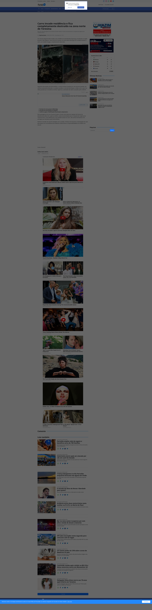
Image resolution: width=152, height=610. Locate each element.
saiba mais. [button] (69, 601)
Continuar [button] (146, 601)
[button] (141, 601)
